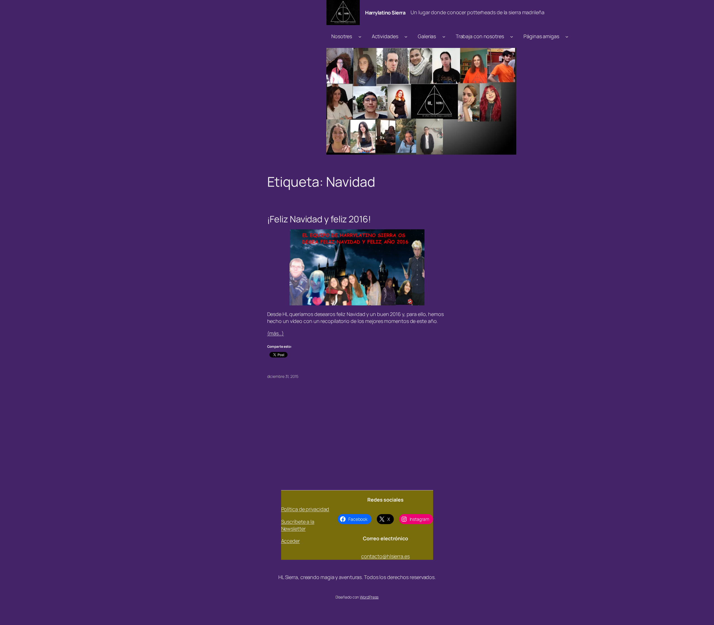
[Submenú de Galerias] (443, 36)
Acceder (290, 541)
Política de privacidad (305, 509)
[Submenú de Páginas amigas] (566, 36)
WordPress (369, 597)
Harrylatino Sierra (385, 12)
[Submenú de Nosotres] (359, 36)
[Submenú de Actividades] (405, 36)
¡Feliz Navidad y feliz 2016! (319, 219)
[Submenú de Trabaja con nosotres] (511, 36)
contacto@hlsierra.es (385, 556)
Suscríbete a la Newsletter (298, 525)
